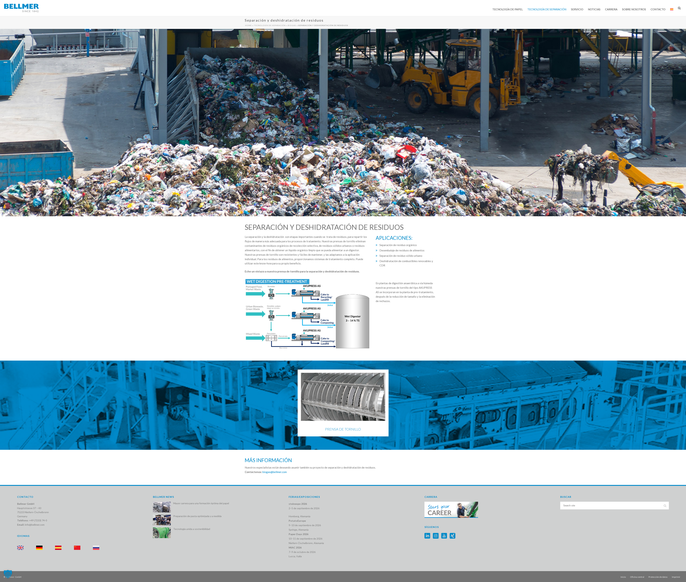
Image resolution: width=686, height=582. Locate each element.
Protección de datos (658, 577)
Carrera (611, 9)
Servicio (577, 9)
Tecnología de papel (507, 9)
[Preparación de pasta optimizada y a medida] (162, 520)
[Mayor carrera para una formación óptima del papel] (162, 507)
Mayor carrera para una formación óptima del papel (201, 503)
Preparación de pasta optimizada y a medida (197, 516)
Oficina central (637, 577)
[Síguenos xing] (452, 536)
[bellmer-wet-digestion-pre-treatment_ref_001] (307, 313)
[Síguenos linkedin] (427, 536)
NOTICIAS (594, 9)
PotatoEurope (297, 520)
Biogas (292, 25)
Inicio (623, 577)
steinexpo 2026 (298, 503)
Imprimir (676, 577)
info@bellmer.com (34, 524)
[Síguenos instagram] (436, 536)
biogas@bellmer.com (274, 472)
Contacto (658, 9)
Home (248, 25)
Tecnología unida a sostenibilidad (191, 528)
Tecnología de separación (546, 9)
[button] (8, 574)
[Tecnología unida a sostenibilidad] (162, 532)
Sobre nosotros (634, 9)
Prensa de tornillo (343, 429)
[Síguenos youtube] (444, 536)
